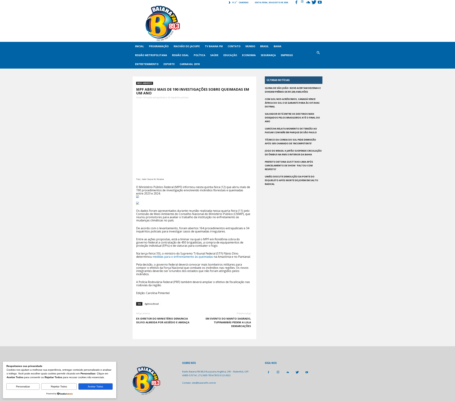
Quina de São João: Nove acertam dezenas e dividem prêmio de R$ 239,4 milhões (293, 89)
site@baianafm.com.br (204, 382)
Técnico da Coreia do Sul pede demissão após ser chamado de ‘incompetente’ (290, 141)
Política (199, 55)
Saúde (214, 55)
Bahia (277, 46)
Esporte (169, 64)
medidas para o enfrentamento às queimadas (182, 257)
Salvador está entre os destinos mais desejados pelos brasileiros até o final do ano (292, 117)
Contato (234, 46)
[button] (318, 55)
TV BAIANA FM (214, 46)
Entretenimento (147, 64)
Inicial (139, 46)
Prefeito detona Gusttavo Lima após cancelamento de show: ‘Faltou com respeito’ (289, 165)
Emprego (287, 55)
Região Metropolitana (151, 55)
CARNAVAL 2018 (190, 64)
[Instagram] (302, 2)
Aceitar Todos (95, 386)
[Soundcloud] (308, 2)
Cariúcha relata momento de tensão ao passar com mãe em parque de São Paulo (291, 130)
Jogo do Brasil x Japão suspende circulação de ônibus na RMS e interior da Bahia (293, 152)
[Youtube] (319, 2)
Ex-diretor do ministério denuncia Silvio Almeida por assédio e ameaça (162, 320)
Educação (230, 55)
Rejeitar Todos (59, 386)
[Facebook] (296, 2)
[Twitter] (314, 2)
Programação (159, 46)
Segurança (268, 55)
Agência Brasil (152, 303)
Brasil (264, 46)
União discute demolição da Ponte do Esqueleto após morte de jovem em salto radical (291, 180)
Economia (249, 55)
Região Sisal (180, 55)
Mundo (250, 46)
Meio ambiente (144, 83)
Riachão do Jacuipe (187, 46)
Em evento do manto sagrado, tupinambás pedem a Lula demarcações (228, 322)
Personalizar (23, 386)
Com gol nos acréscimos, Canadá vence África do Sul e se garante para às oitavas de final (292, 102)
